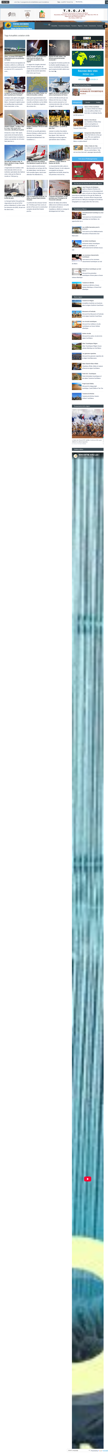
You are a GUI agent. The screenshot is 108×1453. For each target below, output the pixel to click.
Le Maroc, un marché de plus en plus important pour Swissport (13, 94)
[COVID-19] (88, 76)
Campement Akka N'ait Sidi (92, 133)
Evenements (92, 26)
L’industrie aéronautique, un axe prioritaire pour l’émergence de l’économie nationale (58, 198)
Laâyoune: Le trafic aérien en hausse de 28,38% (57, 162)
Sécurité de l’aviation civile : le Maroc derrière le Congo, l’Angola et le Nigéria (14, 163)
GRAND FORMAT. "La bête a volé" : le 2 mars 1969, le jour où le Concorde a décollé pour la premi (14, 128)
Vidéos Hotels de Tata (90, 146)
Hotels (86, 26)
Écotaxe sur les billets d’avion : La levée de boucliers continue (37, 94)
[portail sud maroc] (18, 25)
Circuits (87, 102)
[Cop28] (88, 58)
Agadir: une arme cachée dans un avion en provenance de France (59, 94)
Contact (99, 26)
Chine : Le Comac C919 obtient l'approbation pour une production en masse (14, 58)
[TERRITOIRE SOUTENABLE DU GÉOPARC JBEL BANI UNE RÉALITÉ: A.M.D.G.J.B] (88, 42)
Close (46, 24)
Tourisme (74, 26)
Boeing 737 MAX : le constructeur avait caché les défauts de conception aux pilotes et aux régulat (36, 59)
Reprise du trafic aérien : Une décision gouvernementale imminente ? (57, 58)
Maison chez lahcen (90, 120)
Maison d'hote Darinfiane (91, 107)
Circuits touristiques (64, 26)
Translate (105, 1451)
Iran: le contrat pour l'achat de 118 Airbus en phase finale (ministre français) (37, 198)
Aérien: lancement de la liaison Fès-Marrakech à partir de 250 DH (37, 162)
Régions (80, 26)
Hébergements (77, 102)
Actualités (54, 26)
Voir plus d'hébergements (87, 159)
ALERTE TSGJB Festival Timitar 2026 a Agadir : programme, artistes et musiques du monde (86, 441)
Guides (98, 102)
